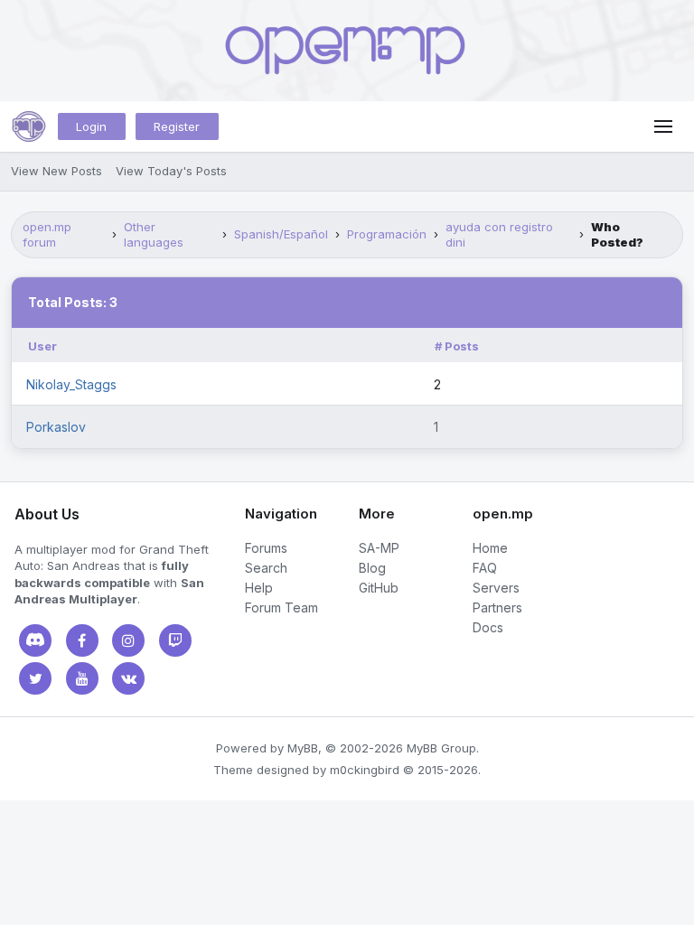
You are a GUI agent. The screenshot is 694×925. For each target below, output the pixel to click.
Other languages (153, 234)
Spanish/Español (281, 234)
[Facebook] (82, 640)
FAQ (485, 567)
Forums (266, 548)
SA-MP (379, 548)
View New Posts (56, 171)
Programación (387, 234)
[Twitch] (175, 640)
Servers (496, 587)
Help (259, 587)
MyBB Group (441, 748)
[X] (35, 678)
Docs (488, 627)
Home (490, 548)
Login (91, 126)
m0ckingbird (364, 769)
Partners (497, 607)
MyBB (302, 748)
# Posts (457, 346)
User (42, 346)
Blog (372, 567)
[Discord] (35, 640)
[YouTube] (82, 678)
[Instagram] (128, 640)
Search (266, 567)
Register (177, 126)
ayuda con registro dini (499, 234)
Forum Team (281, 607)
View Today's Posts (171, 171)
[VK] (128, 678)
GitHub (379, 587)
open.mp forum (47, 234)
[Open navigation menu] (663, 126)
